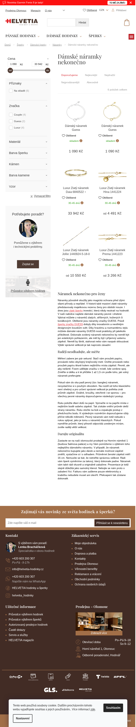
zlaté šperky (76, 310)
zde (92, 709)
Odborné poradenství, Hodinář (101, 655)
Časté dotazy (17, 629)
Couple (19, 114)
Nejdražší (109, 75)
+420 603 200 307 (23, 558)
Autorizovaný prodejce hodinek (28, 624)
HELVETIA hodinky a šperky (30, 587)
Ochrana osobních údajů (90, 584)
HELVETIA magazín (21, 640)
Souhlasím (113, 707)
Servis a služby (18, 635)
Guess (19, 121)
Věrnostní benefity (86, 568)
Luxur (18, 127)
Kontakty (80, 558)
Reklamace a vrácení (88, 574)
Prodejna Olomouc (15, 10)
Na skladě (21, 90)
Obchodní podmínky (87, 579)
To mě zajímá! (117, 3)
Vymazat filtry (42, 195)
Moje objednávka (85, 543)
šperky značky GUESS (70, 324)
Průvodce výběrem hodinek (28, 290)
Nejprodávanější (70, 82)
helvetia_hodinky (22, 595)
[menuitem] (22, 36)
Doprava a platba (85, 553)
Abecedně (92, 82)
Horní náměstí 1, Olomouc (98, 648)
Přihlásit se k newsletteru (112, 523)
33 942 (38, 64)
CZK (102, 10)
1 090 (13, 64)
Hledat (82, 22)
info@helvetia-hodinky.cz (28, 569)
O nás (48, 10)
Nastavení (22, 718)
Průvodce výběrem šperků (25, 619)
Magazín (36, 10)
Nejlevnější (91, 75)
